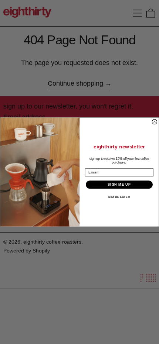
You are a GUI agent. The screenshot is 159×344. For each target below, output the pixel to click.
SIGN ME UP (119, 184)
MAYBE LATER (119, 196)
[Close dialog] (154, 121)
